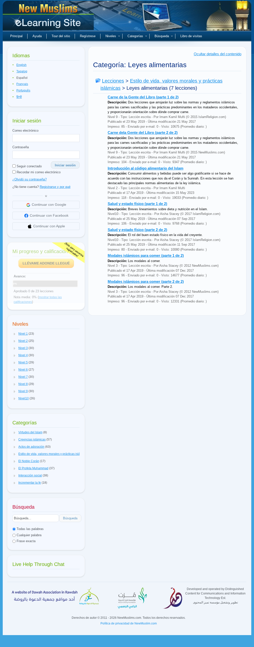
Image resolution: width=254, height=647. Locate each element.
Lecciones (113, 81)
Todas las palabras (30, 529)
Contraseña (20, 147)
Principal (16, 36)
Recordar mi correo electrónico (38, 172)
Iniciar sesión (65, 165)
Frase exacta (25, 541)
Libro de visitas (191, 36)
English (21, 65)
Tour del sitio (61, 36)
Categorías (135, 36)
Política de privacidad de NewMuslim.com (128, 623)
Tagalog (21, 71)
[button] (15, 334)
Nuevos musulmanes (49, 17)
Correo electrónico (25, 130)
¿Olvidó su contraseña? (29, 179)
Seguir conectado (29, 166)
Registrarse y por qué (55, 187)
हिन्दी (19, 97)
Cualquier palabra (28, 535)
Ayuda (37, 36)
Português (23, 90)
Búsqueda (162, 36)
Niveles (110, 36)
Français (22, 84)
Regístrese (87, 36)
